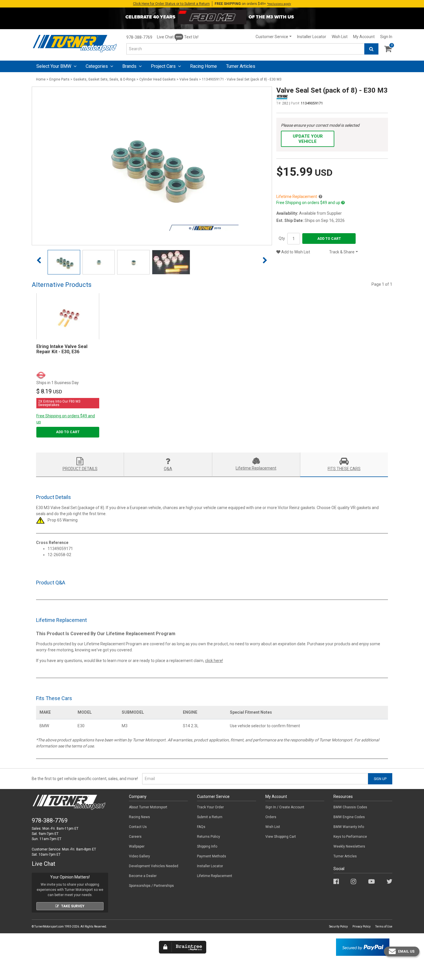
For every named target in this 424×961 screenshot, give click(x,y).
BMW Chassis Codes (350, 807)
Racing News (139, 817)
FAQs (201, 827)
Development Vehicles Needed (153, 866)
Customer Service (272, 36)
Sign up (380, 779)
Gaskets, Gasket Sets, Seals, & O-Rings (104, 79)
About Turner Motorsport (148, 807)
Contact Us (138, 827)
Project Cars (164, 66)
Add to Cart (329, 239)
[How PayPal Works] (362, 947)
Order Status (171, 4)
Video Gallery (139, 856)
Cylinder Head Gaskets (157, 79)
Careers (135, 837)
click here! (214, 660)
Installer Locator (311, 36)
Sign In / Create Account (284, 807)
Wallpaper (137, 846)
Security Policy (338, 926)
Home (41, 79)
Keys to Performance (350, 837)
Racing (203, 66)
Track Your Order (210, 807)
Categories (97, 66)
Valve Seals (188, 79)
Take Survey (73, 906)
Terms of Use (383, 926)
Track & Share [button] (341, 252)
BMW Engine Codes (349, 817)
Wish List (340, 36)
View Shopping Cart (280, 837)
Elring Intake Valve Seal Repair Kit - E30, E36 (61, 349)
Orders (270, 817)
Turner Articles (345, 856)
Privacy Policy (361, 926)
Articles (240, 66)
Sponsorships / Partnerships (151, 886)
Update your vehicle (308, 139)
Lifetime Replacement (214, 876)
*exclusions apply (279, 3)
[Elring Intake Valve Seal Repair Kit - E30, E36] (67, 316)
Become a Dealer (143, 876)
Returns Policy (208, 837)
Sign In (386, 36)
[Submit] (371, 49)
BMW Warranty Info (348, 827)
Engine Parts (59, 79)
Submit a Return (209, 817)
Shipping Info (207, 846)
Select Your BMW (54, 66)
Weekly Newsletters (349, 846)
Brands (130, 66)
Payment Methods (211, 856)
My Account (364, 36)
